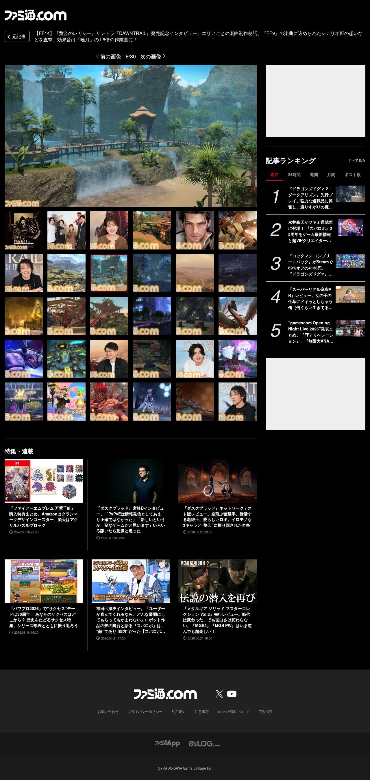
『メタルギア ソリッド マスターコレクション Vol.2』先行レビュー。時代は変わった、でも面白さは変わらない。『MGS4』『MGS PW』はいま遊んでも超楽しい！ (217, 620)
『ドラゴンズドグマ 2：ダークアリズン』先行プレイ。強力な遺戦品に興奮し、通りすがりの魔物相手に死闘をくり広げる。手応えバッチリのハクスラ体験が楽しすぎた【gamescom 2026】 (310, 198)
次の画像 (150, 56)
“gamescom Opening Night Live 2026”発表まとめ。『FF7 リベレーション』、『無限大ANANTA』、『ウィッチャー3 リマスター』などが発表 (310, 332)
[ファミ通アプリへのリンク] (167, 743)
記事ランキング (291, 160)
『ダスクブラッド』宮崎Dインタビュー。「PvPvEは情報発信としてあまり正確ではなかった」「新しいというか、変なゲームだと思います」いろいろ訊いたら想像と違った (130, 519)
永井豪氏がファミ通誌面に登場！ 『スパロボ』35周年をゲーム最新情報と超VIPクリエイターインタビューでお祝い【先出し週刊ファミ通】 (310, 231)
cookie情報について (233, 711)
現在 (275, 174)
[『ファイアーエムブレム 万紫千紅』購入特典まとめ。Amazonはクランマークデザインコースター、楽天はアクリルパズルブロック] (44, 481)
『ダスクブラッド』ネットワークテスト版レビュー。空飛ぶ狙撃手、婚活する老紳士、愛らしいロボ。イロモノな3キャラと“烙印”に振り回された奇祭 (217, 516)
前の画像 (110, 56)
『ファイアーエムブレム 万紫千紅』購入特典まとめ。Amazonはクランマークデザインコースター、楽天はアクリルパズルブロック (43, 516)
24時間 (294, 174)
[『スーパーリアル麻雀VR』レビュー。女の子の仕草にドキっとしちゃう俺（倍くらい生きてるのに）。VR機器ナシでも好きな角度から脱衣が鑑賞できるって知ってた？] (350, 294)
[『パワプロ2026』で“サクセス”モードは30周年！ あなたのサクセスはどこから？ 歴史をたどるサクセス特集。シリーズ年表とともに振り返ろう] (44, 581)
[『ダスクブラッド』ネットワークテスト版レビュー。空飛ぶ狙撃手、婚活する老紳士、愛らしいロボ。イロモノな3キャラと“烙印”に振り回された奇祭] (217, 481)
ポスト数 (353, 174)
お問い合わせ (108, 711)
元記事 (19, 36)
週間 (314, 174)
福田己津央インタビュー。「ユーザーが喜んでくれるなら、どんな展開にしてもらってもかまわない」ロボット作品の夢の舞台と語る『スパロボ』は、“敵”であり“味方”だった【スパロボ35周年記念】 (130, 620)
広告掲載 (265, 711)
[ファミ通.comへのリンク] (35, 15)
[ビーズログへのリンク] (204, 743)
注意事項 (202, 711)
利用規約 (179, 711)
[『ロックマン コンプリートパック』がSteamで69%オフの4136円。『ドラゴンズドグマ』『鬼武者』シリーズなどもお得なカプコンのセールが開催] (350, 261)
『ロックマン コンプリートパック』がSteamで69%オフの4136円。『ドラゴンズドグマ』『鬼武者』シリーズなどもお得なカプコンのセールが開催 (310, 265)
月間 (331, 174)
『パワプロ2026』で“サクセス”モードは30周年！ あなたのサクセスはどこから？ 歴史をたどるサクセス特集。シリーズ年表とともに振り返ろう (43, 617)
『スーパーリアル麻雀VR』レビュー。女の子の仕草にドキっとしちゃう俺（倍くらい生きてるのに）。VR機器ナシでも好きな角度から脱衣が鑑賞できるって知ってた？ (310, 298)
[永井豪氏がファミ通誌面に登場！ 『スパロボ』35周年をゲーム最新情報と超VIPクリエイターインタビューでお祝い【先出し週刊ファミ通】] (350, 227)
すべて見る (356, 160)
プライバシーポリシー (145, 711)
